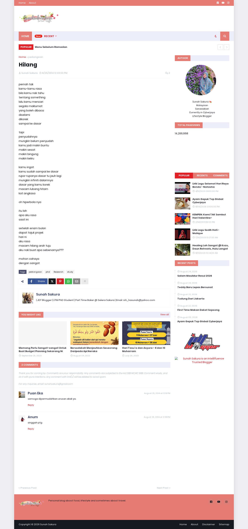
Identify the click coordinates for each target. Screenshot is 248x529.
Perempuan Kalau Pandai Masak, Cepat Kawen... (69, 47)
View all (164, 314)
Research (58, 271)
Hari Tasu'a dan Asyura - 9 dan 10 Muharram (143, 349)
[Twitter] (52, 281)
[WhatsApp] (68, 281)
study (70, 271)
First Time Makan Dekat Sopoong (198, 310)
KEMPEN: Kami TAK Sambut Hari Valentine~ (209, 216)
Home (22, 2)
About (32, 2)
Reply (31, 405)
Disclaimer (208, 524)
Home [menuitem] (25, 36)
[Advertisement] (163, 18)
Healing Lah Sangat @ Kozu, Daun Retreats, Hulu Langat (210, 247)
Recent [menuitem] (49, 36)
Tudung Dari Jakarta (190, 298)
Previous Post (29, 488)
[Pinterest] (60, 281)
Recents (202, 175)
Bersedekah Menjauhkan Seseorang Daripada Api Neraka (93, 349)
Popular (184, 175)
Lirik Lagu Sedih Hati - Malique (205, 231)
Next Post (162, 488)
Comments (220, 175)
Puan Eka (35, 393)
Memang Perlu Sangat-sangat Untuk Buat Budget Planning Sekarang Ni (42, 349)
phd (48, 271)
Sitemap (224, 524)
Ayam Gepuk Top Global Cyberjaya (207, 201)
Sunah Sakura (48, 294)
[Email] (76, 281)
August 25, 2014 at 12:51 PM (157, 393)
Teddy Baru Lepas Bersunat (195, 287)
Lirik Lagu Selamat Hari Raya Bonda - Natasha (210, 185)
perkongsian (35, 57)
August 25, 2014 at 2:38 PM (157, 417)
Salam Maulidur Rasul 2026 (194, 275)
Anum (33, 417)
